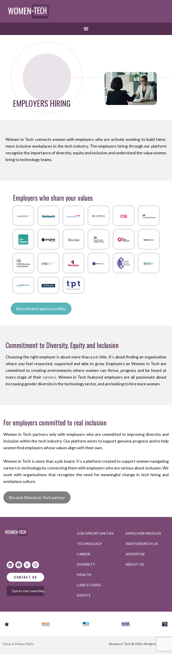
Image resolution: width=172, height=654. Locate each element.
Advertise (135, 554)
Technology (89, 543)
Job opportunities (95, 533)
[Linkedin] (10, 564)
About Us (135, 564)
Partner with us (142, 543)
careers (49, 377)
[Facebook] (18, 564)
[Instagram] (35, 564)
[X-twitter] (27, 564)
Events (83, 595)
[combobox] (32, 591)
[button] (86, 29)
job (96, 356)
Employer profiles (143, 533)
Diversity (86, 564)
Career (83, 554)
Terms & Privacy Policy (18, 644)
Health (84, 574)
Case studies (89, 585)
